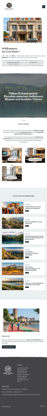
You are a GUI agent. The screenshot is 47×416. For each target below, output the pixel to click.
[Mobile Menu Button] (43, 6)
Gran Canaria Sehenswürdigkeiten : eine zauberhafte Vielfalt (32, 268)
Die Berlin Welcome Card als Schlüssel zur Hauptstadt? (33, 207)
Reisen (23, 89)
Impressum (42, 406)
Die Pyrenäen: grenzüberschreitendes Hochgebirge (31, 253)
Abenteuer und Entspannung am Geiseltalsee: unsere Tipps (34, 284)
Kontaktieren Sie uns (8, 347)
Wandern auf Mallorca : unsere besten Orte (33, 222)
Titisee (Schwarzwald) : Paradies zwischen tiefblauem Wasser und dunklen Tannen (23, 96)
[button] (22, 120)
